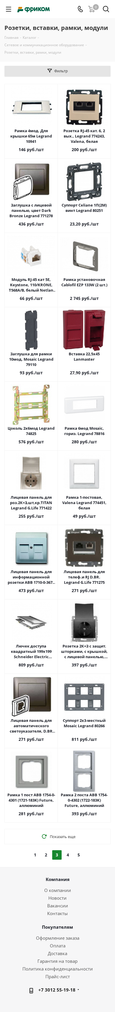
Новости (57, 898)
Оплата (57, 946)
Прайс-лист (57, 976)
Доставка (57, 953)
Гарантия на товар (57, 961)
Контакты (57, 913)
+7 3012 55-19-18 (56, 990)
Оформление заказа (57, 938)
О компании (57, 890)
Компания (58, 879)
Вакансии (57, 906)
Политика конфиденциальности (57, 969)
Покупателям (57, 927)
